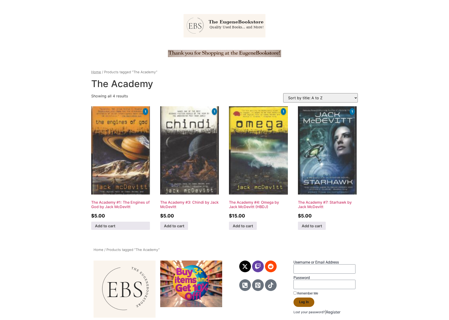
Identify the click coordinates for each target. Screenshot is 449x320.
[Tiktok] (271, 285)
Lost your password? (309, 312)
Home (96, 72)
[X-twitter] (245, 266)
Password (301, 278)
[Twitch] (258, 266)
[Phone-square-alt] (245, 285)
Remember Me (307, 293)
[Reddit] (271, 266)
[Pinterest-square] (258, 285)
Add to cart (105, 226)
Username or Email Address (316, 262)
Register (333, 312)
